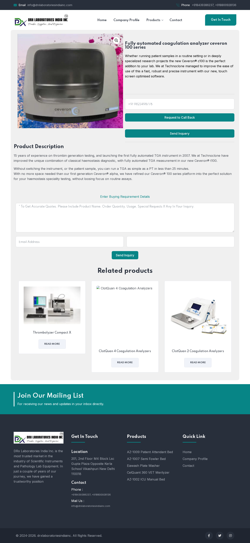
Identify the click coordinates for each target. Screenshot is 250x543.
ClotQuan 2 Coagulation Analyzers (198, 351)
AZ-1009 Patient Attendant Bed (150, 452)
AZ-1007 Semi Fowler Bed (146, 459)
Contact (188, 466)
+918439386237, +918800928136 (214, 5)
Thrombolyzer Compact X (52, 332)
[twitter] (220, 535)
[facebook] (209, 535)
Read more (52, 344)
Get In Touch (220, 19)
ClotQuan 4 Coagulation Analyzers (125, 351)
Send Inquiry (125, 255)
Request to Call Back (179, 117)
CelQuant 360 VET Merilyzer (148, 472)
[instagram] (230, 535)
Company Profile (195, 459)
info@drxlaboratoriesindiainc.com (50, 5)
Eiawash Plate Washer (143, 466)
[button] (116, 40)
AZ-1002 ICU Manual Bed (146, 479)
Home (187, 452)
